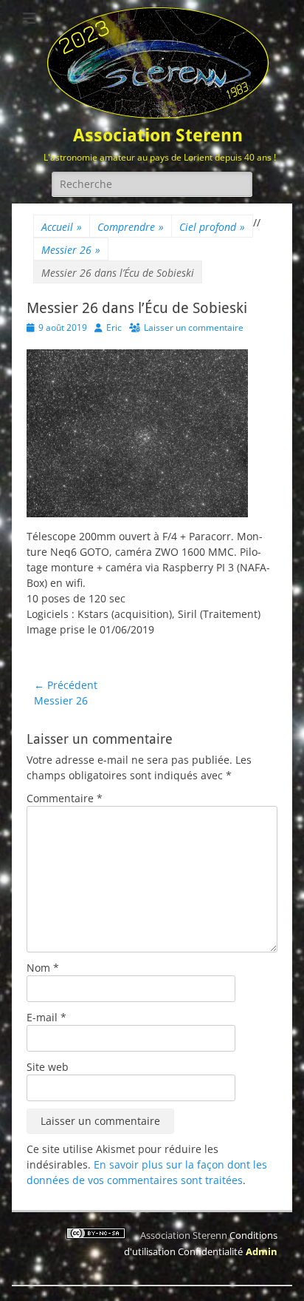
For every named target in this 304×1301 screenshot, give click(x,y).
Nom (43, 968)
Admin (261, 1251)
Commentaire (65, 798)
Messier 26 (70, 250)
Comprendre (130, 227)
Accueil (61, 227)
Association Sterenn (158, 135)
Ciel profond (212, 227)
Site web (48, 1067)
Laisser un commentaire (193, 327)
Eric (114, 327)
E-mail (46, 1017)
